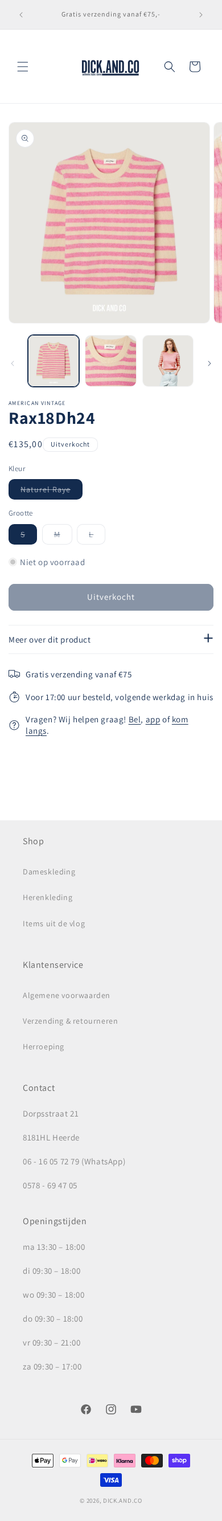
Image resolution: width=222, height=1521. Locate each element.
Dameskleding (49, 871)
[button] (22, 66)
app (153, 719)
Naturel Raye (51, 492)
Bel (135, 719)
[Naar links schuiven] (12, 363)
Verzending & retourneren (70, 1021)
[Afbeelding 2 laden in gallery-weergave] (110, 360)
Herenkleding (47, 897)
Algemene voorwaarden (66, 995)
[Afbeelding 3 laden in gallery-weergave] (168, 360)
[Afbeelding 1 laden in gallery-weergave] (53, 360)
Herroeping (43, 1046)
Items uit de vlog (54, 923)
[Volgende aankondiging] (200, 14)
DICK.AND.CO (122, 1500)
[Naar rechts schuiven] (209, 363)
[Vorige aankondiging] (21, 14)
